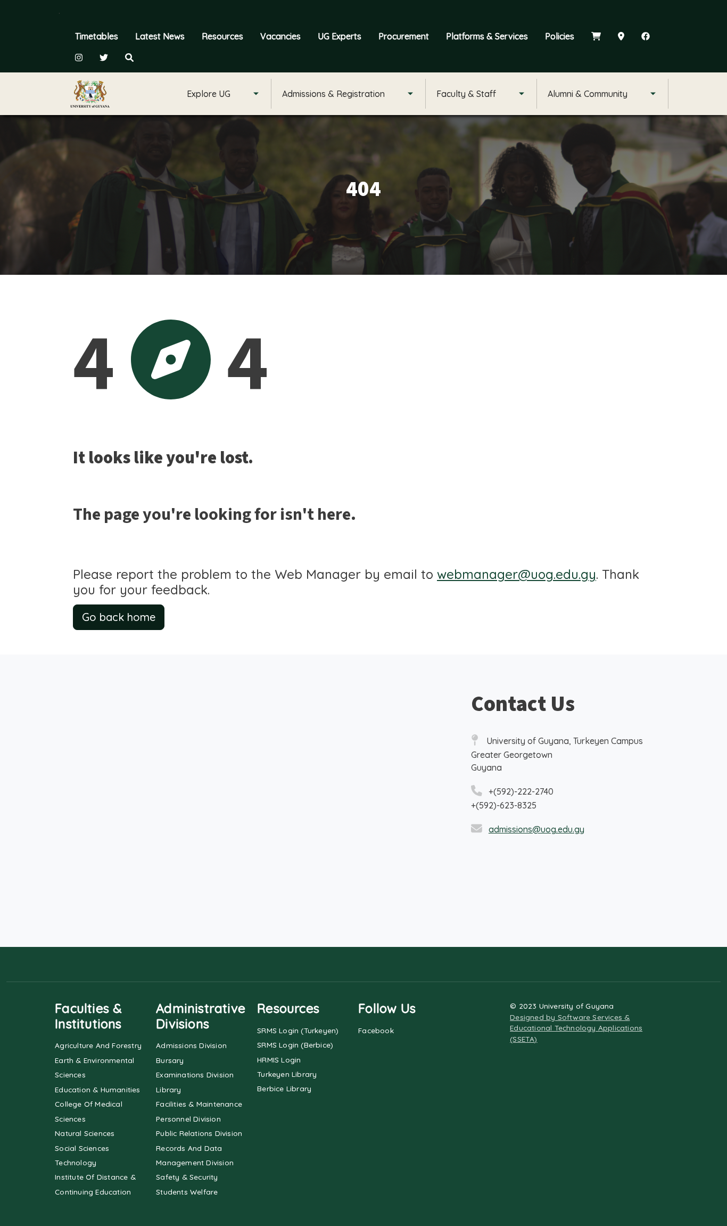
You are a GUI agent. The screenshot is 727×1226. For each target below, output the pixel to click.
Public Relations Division (199, 1133)
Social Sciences (82, 1148)
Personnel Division (188, 1118)
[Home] (90, 93)
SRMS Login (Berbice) (295, 1044)
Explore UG (208, 93)
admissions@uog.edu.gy (536, 829)
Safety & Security (187, 1176)
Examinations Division (195, 1074)
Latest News (160, 36)
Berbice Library (284, 1088)
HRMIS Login (279, 1059)
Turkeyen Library (287, 1073)
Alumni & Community (587, 93)
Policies (559, 36)
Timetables (96, 36)
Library (168, 1089)
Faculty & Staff (466, 93)
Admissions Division (191, 1045)
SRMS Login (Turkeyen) (297, 1030)
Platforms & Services (487, 36)
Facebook (376, 1030)
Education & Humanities (97, 1089)
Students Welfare (187, 1191)
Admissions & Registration (333, 93)
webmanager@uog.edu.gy (516, 574)
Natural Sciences (84, 1133)
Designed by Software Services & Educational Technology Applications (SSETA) (576, 1027)
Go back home (118, 617)
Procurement (403, 36)
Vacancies (280, 36)
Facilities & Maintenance (199, 1103)
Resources (222, 36)
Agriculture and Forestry (98, 1045)
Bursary (170, 1060)
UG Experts (339, 36)
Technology (75, 1162)
